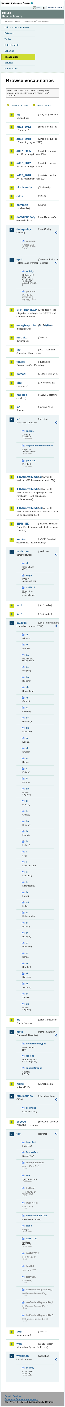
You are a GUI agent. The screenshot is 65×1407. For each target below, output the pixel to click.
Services (9, 62)
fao (18, 349)
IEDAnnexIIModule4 (26, 508)
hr (27, 811)
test (18, 1133)
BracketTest (31, 1152)
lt (26, 872)
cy (27, 697)
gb (27, 788)
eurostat (21, 337)
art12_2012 (23, 126)
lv (27, 892)
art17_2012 (23, 163)
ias (18, 407)
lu (27, 882)
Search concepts (44, 105)
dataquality (23, 229)
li (26, 861)
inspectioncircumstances (31, 445)
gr (27, 801)
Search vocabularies (20, 105)
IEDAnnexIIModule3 (26, 489)
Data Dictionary (29, 21)
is (27, 841)
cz (27, 707)
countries (31, 1108)
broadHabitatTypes (31, 1043)
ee (27, 738)
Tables (8, 39)
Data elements (12, 45)
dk (27, 728)
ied (18, 419)
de (27, 717)
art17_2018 (23, 175)
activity (30, 271)
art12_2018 (23, 138)
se (27, 963)
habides (21, 394)
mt (27, 902)
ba (27, 655)
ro (27, 943)
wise (19, 1343)
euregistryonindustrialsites (26, 325)
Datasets (9, 33)
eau (28, 1175)
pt (27, 932)
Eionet (17, 21)
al (27, 634)
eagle (29, 575)
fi (26, 768)
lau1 (19, 605)
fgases (20, 361)
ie (27, 831)
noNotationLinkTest (31, 1215)
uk (27, 1004)
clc (27, 563)
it (26, 851)
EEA (18, 3)
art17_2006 (23, 151)
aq (18, 114)
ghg (19, 382)
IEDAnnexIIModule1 (26, 477)
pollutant (31, 460)
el (27, 748)
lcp (18, 1019)
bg (27, 677)
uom (19, 1331)
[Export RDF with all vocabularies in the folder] (56, 233)
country (30, 1367)
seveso (21, 1121)
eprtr (19, 259)
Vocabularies (11, 57)
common (22, 204)
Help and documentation (17, 27)
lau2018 (21, 622)
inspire (20, 539)
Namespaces (11, 68)
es (27, 758)
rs (27, 953)
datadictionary (25, 217)
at (27, 644)
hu (27, 821)
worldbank (23, 1355)
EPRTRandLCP (26, 309)
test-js (29, 1225)
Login (38, 8)
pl (27, 922)
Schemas (9, 51)
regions (30, 1056)
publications (24, 1096)
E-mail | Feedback (14, 1396)
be (27, 667)
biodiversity (24, 187)
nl (27, 912)
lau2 (19, 614)
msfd (19, 1031)
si (27, 973)
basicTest (31, 1142)
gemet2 (21, 373)
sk (27, 983)
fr (27, 778)
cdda (19, 196)
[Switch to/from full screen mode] (44, 7)
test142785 (31, 1238)
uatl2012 (30, 587)
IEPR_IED (22, 523)
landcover (23, 551)
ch (27, 687)
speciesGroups (31, 1068)
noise (20, 1083)
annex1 (30, 431)
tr (27, 993)
